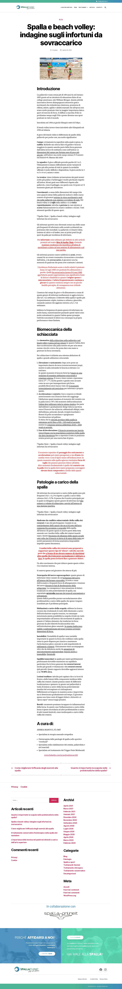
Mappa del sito (82, 979)
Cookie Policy (94, 979)
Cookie (24, 787)
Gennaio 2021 (69, 814)
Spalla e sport (69, 862)
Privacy (14, 787)
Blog (61, 19)
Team (75, 7)
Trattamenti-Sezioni (71, 865)
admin (56, 50)
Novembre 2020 (70, 820)
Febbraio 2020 (69, 843)
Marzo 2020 (68, 840)
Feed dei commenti (71, 893)
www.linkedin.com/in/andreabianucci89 (61, 755)
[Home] (26, 7)
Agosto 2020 (68, 826)
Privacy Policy (103, 979)
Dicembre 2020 (69, 817)
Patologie (67, 859)
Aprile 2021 (68, 806)
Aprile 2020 (68, 837)
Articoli (92, 7)
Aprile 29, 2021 (67, 50)
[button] (105, 7)
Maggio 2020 (69, 834)
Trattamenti (82, 7)
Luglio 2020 (68, 829)
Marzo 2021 (68, 809)
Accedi (66, 887)
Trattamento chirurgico (73, 868)
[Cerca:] (30, 800)
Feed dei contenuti (71, 890)
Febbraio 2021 (69, 812)
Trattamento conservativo (74, 871)
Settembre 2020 (70, 823)
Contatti (99, 7)
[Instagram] (105, 969)
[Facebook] (101, 969)
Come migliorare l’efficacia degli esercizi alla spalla (32, 829)
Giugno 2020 (68, 831)
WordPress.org (69, 896)
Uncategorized (69, 874)
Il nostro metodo (66, 7)
